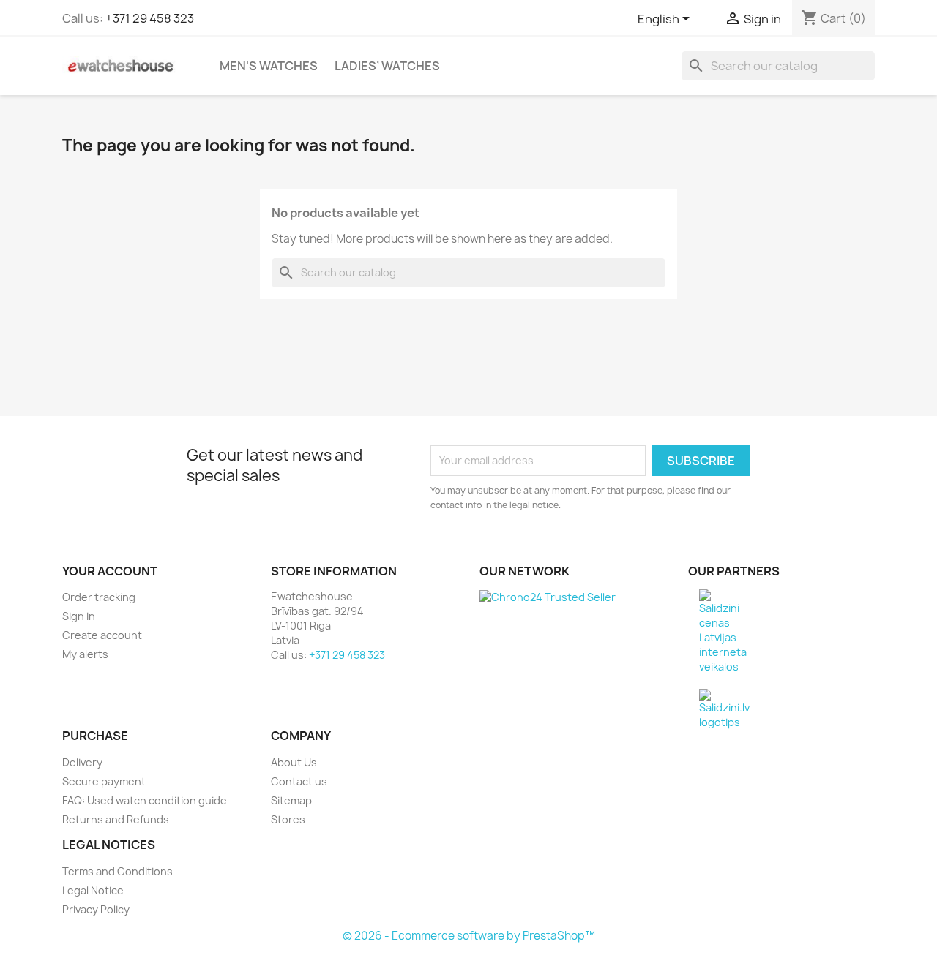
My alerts (85, 654)
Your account (109, 571)
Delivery (82, 762)
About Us (294, 762)
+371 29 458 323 (149, 18)
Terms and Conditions (117, 871)
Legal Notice (93, 890)
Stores (288, 819)
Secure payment (104, 781)
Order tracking (98, 597)
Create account (102, 635)
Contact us (299, 781)
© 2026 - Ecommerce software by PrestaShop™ (469, 935)
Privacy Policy (96, 909)
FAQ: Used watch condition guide (144, 800)
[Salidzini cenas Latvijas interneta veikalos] (723, 631)
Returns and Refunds (115, 819)
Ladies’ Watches (387, 66)
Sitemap (291, 800)
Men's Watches (269, 66)
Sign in (78, 616)
